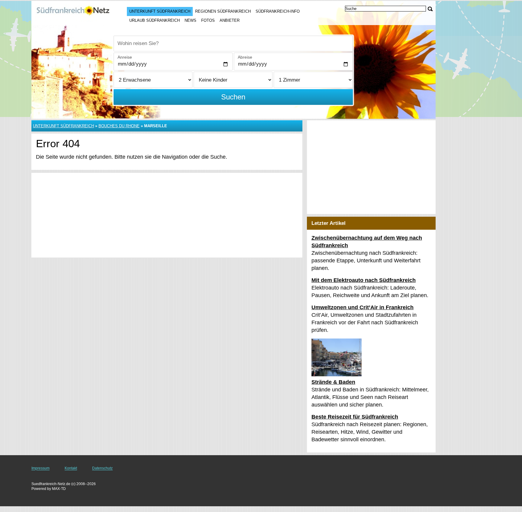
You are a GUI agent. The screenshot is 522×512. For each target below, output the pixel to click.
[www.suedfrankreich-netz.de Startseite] (73, 12)
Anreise (125, 57)
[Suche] (430, 9)
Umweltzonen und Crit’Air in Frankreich (362, 307)
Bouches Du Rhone (119, 126)
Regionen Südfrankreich (223, 11)
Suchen (233, 97)
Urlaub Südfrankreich (154, 20)
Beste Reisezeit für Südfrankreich (354, 417)
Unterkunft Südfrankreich (159, 11)
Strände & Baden (333, 382)
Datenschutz (102, 468)
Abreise (245, 57)
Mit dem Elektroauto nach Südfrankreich (363, 280)
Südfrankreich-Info (278, 11)
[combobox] (233, 43)
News (190, 20)
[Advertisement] (166, 215)
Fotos (208, 20)
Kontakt (71, 468)
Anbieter (230, 20)
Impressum (40, 468)
